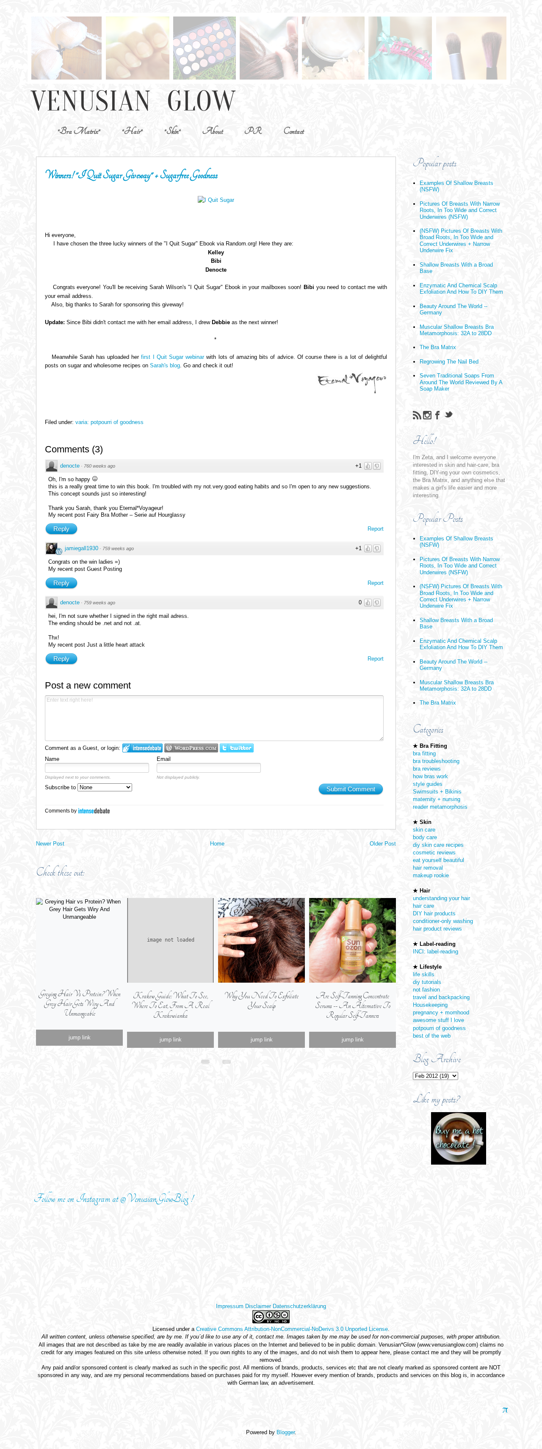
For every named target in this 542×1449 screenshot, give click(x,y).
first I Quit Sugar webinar (172, 357)
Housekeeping (430, 1005)
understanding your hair (441, 898)
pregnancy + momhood (441, 1012)
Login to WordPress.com (191, 748)
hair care (423, 906)
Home (217, 843)
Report (376, 529)
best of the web (432, 1036)
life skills (423, 974)
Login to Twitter (237, 748)
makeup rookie (431, 875)
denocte (70, 466)
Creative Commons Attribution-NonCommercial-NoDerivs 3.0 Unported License (292, 1329)
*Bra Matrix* (79, 131)
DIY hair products (434, 913)
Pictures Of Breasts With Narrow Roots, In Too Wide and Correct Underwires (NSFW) (460, 210)
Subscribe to (61, 787)
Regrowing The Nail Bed (449, 361)
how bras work (430, 776)
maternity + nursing (436, 799)
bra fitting (424, 753)
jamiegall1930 (81, 548)
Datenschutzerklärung (299, 1306)
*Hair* (132, 131)
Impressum (229, 1306)
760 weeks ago (99, 465)
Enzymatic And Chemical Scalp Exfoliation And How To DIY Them (461, 288)
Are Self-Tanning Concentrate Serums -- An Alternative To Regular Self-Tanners (352, 1005)
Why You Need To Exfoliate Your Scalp (261, 1001)
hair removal (428, 868)
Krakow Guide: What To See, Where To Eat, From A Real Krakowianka (170, 1005)
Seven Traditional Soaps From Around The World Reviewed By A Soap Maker (461, 382)
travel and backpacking (441, 997)
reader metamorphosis (440, 807)
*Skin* (172, 131)
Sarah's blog (165, 365)
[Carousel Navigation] (216, 1060)
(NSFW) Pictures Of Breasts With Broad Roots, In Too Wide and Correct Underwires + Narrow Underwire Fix (461, 240)
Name (52, 759)
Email (164, 759)
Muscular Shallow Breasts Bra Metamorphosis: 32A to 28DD (457, 330)
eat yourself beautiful (438, 860)
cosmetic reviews (434, 852)
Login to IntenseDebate (142, 748)
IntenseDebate (94, 810)
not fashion (426, 989)
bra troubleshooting (436, 761)
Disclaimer (258, 1306)
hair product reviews (437, 929)
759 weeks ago (118, 548)
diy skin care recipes (438, 845)
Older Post (383, 843)
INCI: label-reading (435, 951)
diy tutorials (427, 982)
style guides (427, 784)
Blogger (286, 1432)
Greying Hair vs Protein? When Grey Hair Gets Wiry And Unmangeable (79, 1003)
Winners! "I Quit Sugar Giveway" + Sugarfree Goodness (131, 175)
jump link (80, 1037)
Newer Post (50, 843)
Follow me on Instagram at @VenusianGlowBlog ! (113, 1198)
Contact (293, 131)
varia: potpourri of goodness (109, 422)
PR (253, 131)
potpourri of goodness (439, 1028)
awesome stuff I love (438, 1020)
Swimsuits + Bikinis (437, 791)
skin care (424, 829)
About (212, 131)
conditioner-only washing (443, 921)
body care (425, 837)
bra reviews (427, 769)
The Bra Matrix (438, 347)
